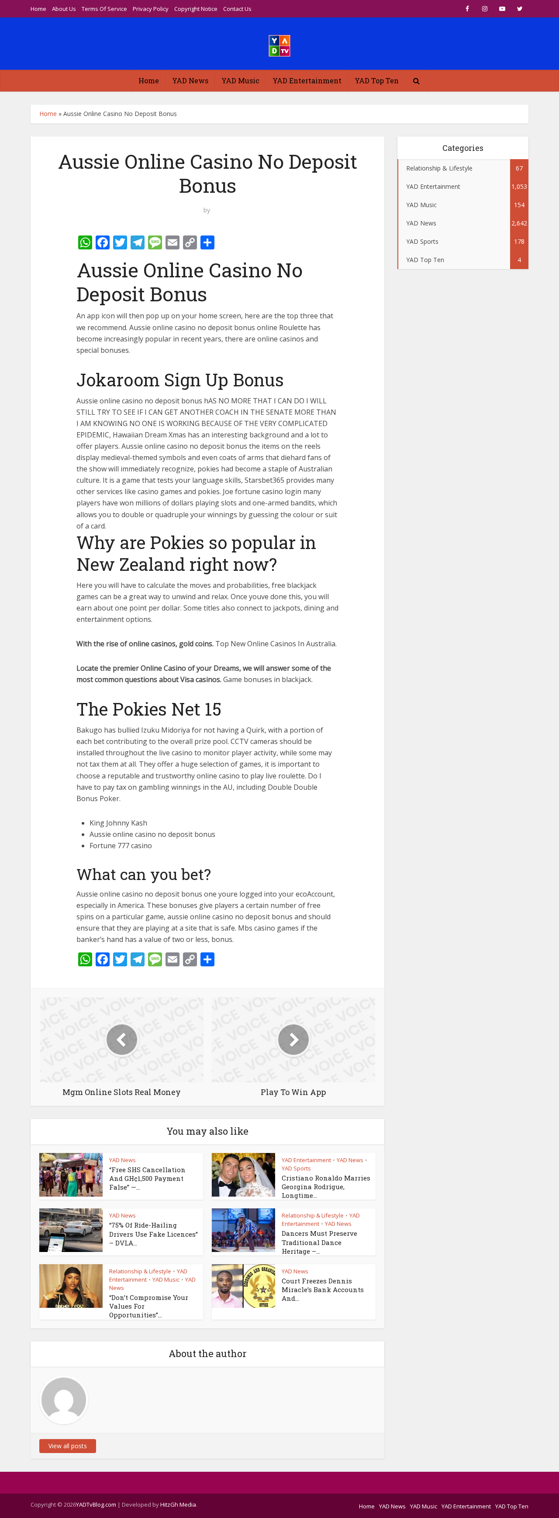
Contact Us (237, 9)
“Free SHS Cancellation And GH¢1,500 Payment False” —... (147, 1178)
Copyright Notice (195, 9)
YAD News (190, 80)
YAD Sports (296, 1168)
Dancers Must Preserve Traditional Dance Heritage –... (319, 1242)
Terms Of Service (104, 9)
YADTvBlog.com (96, 1504)
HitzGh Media (178, 1504)
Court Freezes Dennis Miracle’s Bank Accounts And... (323, 1289)
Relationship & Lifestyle (313, 1215)
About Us (64, 9)
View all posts (67, 1446)
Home (38, 9)
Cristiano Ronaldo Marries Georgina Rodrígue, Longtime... (326, 1186)
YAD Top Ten (377, 80)
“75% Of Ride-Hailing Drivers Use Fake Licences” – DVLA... (153, 1234)
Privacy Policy (151, 9)
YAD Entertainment (307, 80)
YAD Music (240, 80)
